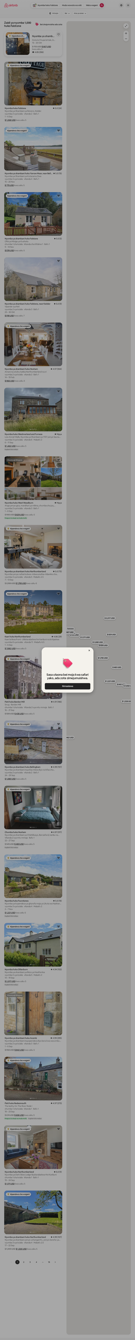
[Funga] (89, 650)
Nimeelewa (67, 686)
